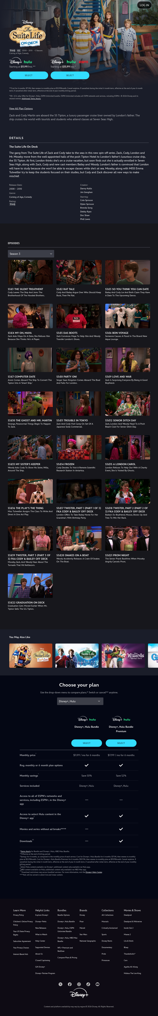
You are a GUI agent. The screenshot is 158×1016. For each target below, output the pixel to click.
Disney (82, 915)
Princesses (106, 960)
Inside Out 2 (128, 928)
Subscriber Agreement (22, 941)
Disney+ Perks (40, 921)
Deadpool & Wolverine (133, 921)
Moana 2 (127, 934)
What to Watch (41, 934)
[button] (45, 910)
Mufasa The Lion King (132, 973)
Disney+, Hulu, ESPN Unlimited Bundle (66, 929)
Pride (104, 954)
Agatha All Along (131, 967)
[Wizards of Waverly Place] (123, 656)
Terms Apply (26, 851)
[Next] (152, 655)
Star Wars (83, 934)
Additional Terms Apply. (31, 99)
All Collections (107, 915)
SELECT (28, 75)
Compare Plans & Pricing (67, 958)
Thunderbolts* (129, 954)
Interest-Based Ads (20, 954)
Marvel (82, 928)
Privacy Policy (18, 915)
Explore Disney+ (41, 915)
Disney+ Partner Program (45, 973)
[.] (60, 984)
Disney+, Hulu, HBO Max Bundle (67, 939)
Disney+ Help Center (94, 872)
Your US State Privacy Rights (21, 933)
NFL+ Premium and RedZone (65, 949)
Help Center (40, 941)
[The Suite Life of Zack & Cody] (30, 656)
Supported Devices (42, 947)
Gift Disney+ (40, 967)
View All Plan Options (21, 108)
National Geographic (88, 941)
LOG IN (144, 5)
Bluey (126, 947)
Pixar (82, 921)
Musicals (105, 921)
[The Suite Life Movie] (77, 656)
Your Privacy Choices (21, 948)
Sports (104, 934)
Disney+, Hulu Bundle (66, 921)
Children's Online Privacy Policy (23, 923)
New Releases (40, 928)
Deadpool (128, 915)
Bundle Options (64, 915)
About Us (39, 954)
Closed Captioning (42, 960)
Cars (125, 960)
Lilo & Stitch (128, 941)
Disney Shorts (107, 941)
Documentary (107, 947)
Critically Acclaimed (110, 928)
